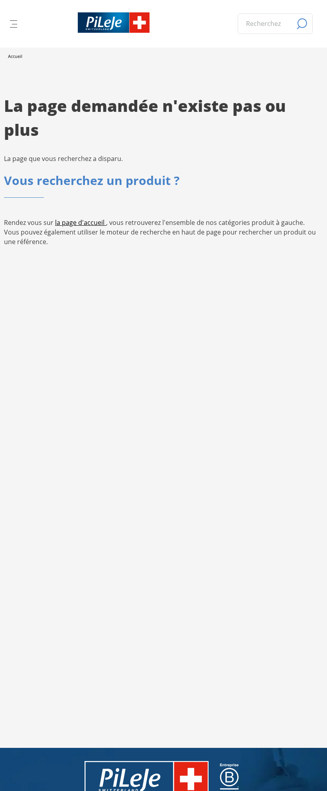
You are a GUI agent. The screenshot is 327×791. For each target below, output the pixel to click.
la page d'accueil (80, 222)
